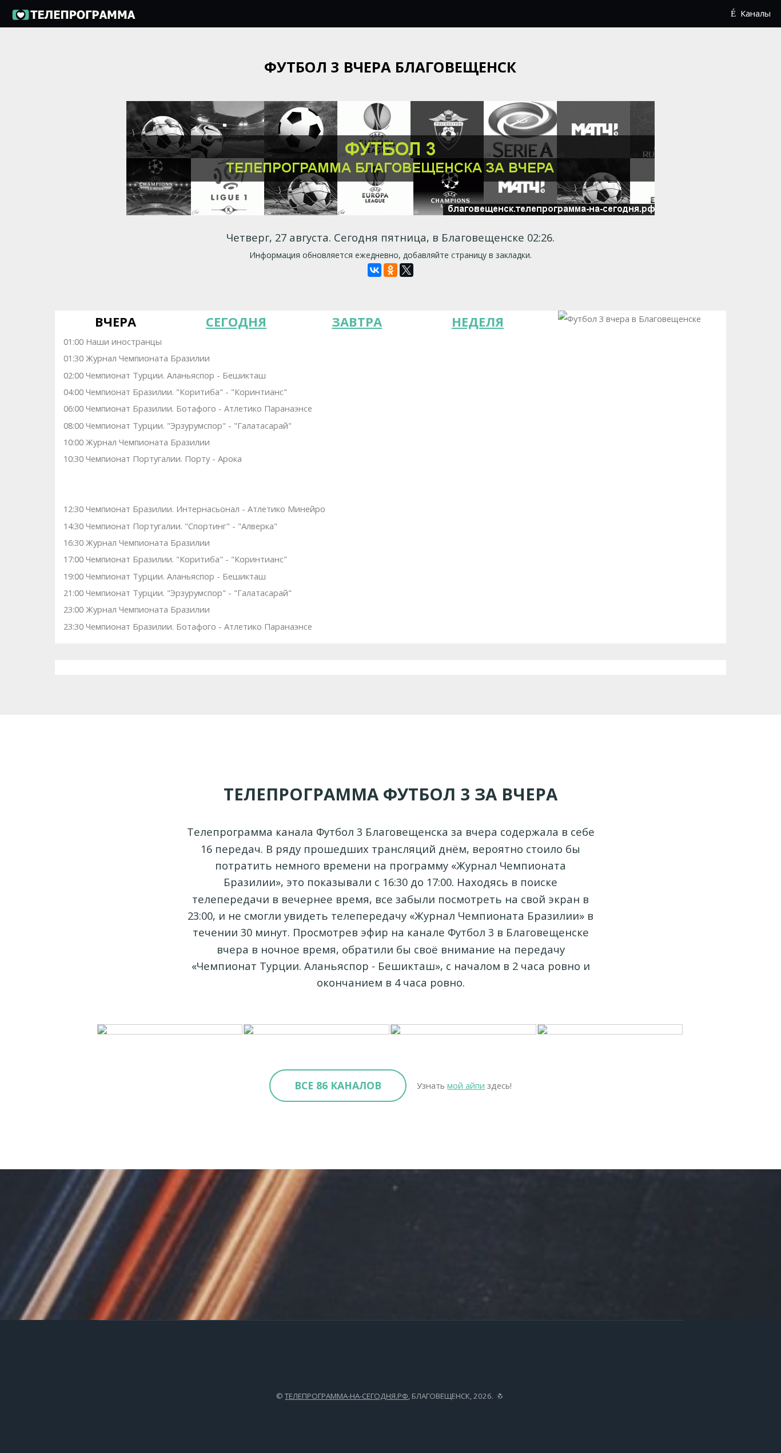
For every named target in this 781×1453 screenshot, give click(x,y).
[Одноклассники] (390, 270)
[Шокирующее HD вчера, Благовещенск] (610, 1030)
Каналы (755, 13)
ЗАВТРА (357, 321)
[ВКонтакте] (374, 270)
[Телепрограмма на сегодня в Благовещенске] (73, 18)
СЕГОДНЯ (236, 321)
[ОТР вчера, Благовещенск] (317, 1030)
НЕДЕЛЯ (478, 321)
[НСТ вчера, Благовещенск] (463, 1030)
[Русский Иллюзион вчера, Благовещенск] (170, 1030)
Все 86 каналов (337, 1085)
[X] (406, 270)
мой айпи (466, 1085)
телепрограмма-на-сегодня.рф (346, 1396)
